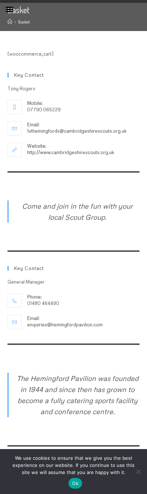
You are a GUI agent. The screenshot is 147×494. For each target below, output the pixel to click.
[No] (138, 471)
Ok (75, 483)
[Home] (9, 22)
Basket (24, 22)
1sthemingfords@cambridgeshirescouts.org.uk (77, 131)
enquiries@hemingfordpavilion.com (65, 324)
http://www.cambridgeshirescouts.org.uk (70, 152)
